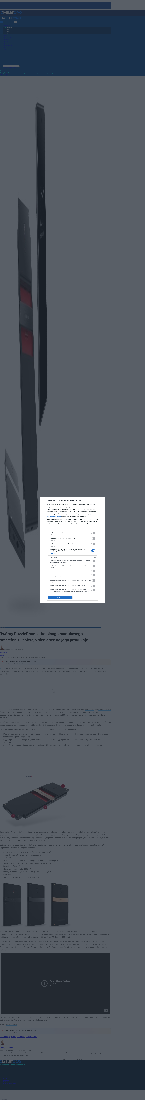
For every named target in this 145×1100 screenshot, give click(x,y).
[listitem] (72, 529)
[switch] (93, 533)
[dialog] (72, 550)
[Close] (101, 500)
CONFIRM (60, 597)
